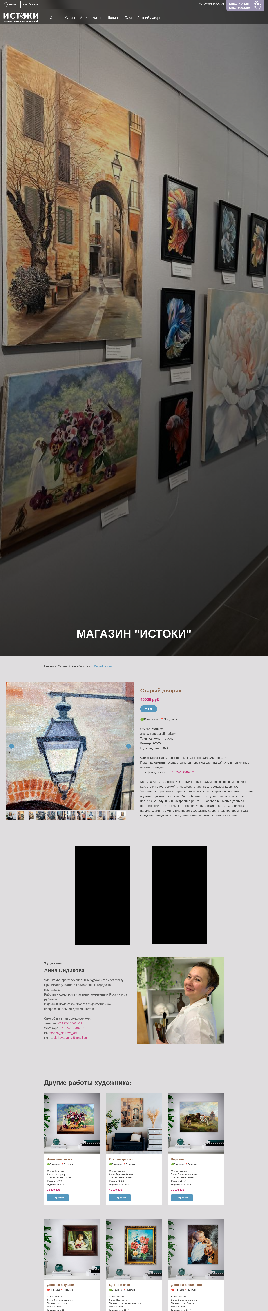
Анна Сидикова (81, 666)
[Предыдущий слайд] (11, 746)
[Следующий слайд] (128, 746)
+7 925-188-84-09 (181, 772)
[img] (21, 18)
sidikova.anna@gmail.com (71, 1037)
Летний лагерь (149, 18)
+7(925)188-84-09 (214, 4)
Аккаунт (13, 4)
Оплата (33, 4)
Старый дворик (103, 666)
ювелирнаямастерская (239, 5)
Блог (128, 18)
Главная (49, 666)
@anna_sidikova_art (63, 1033)
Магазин (63, 666)
